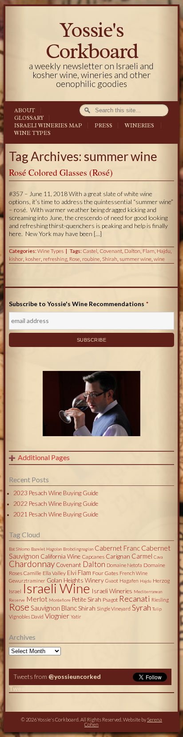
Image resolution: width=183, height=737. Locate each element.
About (24, 110)
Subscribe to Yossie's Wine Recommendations (78, 303)
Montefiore (60, 600)
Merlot (37, 599)
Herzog (161, 580)
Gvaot (111, 580)
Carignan (118, 556)
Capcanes (93, 556)
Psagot (110, 599)
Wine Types (32, 133)
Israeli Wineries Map (48, 125)
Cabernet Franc (117, 548)
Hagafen (129, 580)
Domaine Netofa (124, 565)
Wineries (139, 125)
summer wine (135, 259)
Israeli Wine (56, 588)
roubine (91, 259)
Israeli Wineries (112, 591)
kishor (16, 259)
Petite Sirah (86, 599)
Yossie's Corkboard (91, 40)
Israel (15, 591)
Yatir (76, 616)
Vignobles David (26, 616)
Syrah (141, 607)
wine (159, 259)
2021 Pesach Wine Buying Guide (55, 514)
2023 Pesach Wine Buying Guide (55, 493)
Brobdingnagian (78, 549)
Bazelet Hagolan (46, 549)
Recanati (134, 598)
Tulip (157, 608)
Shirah (109, 259)
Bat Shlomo (19, 549)
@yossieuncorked (74, 676)
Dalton (132, 251)
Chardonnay (32, 564)
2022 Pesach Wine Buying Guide (55, 503)
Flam (149, 251)
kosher (33, 259)
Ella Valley (54, 573)
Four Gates (105, 573)
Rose (74, 259)
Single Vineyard (114, 608)
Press (103, 125)
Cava (158, 557)
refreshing (55, 259)
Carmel (141, 556)
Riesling (160, 600)
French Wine (133, 573)
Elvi (71, 572)
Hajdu (164, 251)
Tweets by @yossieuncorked (51, 688)
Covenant (110, 251)
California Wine (60, 556)
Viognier (57, 615)
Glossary (29, 118)
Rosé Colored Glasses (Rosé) (61, 172)
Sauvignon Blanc (54, 608)
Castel (90, 251)
